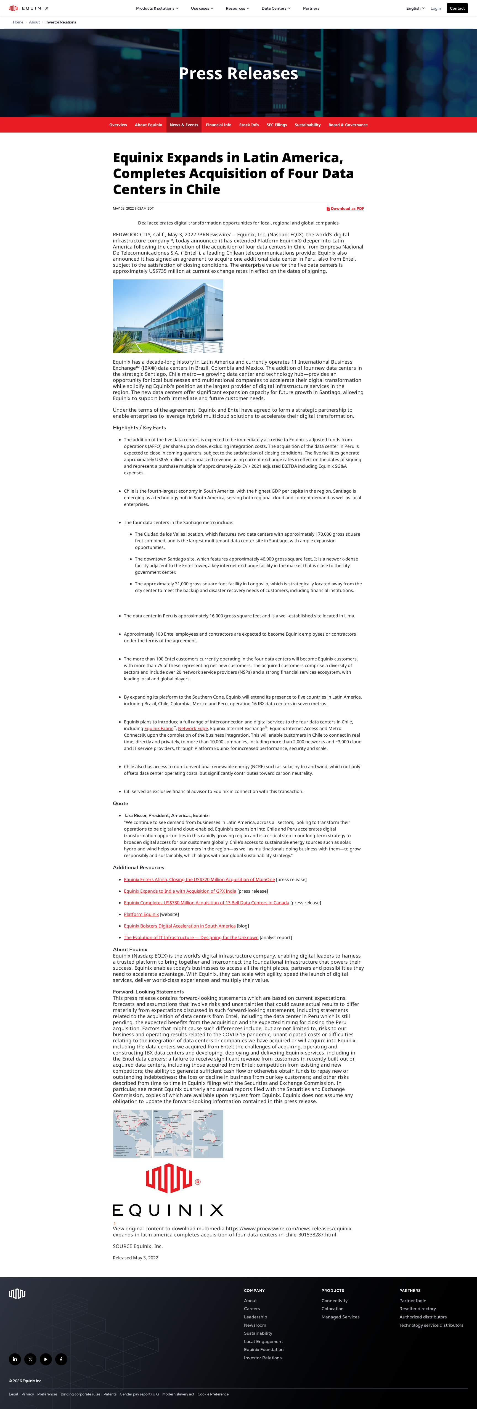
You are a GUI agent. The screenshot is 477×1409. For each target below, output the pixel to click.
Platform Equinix (141, 914)
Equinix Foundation (264, 1349)
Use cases (200, 8)
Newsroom (255, 1325)
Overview (118, 124)
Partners (311, 8)
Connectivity (335, 1301)
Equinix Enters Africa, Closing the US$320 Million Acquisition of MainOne (199, 879)
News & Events (184, 124)
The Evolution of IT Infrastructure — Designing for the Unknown (191, 937)
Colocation (333, 1309)
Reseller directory (417, 1309)
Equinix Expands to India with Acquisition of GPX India (180, 891)
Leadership (255, 1317)
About (34, 22)
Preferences (47, 1394)
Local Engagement (263, 1341)
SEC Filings (277, 124)
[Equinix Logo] (29, 8)
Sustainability (308, 124)
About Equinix (148, 124)
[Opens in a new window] (238, 316)
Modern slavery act (178, 1394)
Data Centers (274, 8)
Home (18, 22)
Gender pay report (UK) (139, 1394)
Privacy (28, 1394)
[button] (457, 8)
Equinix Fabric (158, 728)
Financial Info (219, 124)
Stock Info (249, 124)
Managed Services (341, 1317)
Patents (110, 1394)
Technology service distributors (431, 1325)
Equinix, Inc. (251, 234)
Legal (13, 1394)
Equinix (122, 955)
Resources (235, 8)
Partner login (412, 1301)
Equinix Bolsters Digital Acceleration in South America (180, 926)
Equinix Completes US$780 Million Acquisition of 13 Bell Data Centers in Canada (206, 903)
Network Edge (193, 728)
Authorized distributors (423, 1317)
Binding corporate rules (80, 1394)
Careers (252, 1309)
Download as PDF (347, 208)
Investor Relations (263, 1358)
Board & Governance (348, 124)
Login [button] (436, 8)
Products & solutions (155, 8)
